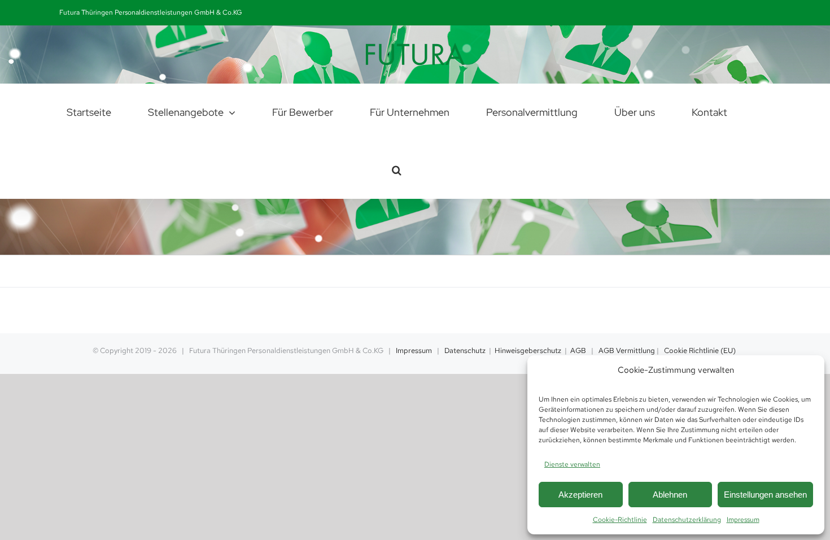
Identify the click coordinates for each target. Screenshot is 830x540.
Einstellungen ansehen (765, 494)
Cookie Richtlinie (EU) (700, 350)
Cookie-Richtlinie (620, 519)
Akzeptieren (580, 494)
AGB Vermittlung (627, 350)
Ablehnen (670, 494)
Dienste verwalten (572, 464)
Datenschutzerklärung (687, 519)
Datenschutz (465, 350)
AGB (578, 350)
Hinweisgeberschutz (528, 350)
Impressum (743, 519)
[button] (396, 170)
